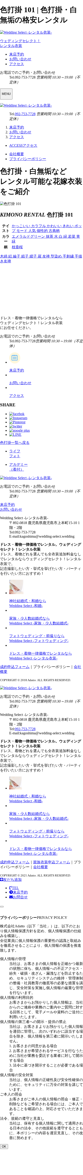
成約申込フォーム (15, 667)
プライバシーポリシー (27, 159)
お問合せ (20, 897)
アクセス (16, 64)
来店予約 (16, 54)
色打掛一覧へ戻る (15, 443)
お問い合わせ (20, 59)
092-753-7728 (25, 114)
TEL (15, 888)
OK (4, 1146)
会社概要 (16, 154)
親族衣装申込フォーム (51, 862)
